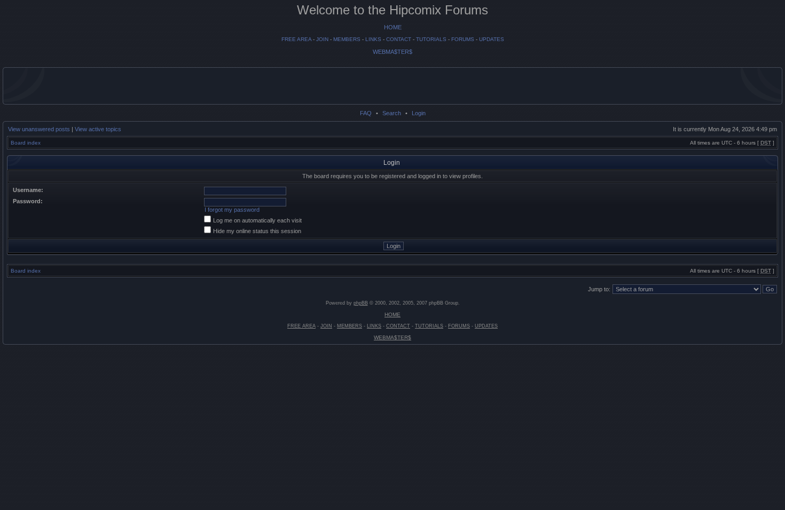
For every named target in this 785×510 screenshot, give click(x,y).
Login (419, 113)
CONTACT (398, 39)
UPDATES (491, 39)
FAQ (366, 113)
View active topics (98, 129)
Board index (26, 143)
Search (391, 113)
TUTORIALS (431, 39)
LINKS (373, 39)
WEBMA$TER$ (392, 52)
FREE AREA (296, 39)
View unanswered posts (39, 129)
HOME (393, 27)
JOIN (322, 39)
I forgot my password (232, 209)
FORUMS (462, 39)
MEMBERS (346, 39)
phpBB (361, 303)
